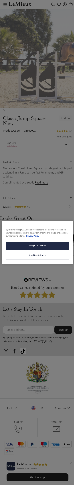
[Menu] (5, 4)
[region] (37, 242)
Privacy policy (43, 341)
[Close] (70, 464)
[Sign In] (65, 4)
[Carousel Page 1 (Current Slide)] (4, 110)
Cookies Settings (37, 255)
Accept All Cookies (37, 245)
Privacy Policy (32, 236)
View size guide (64, 137)
